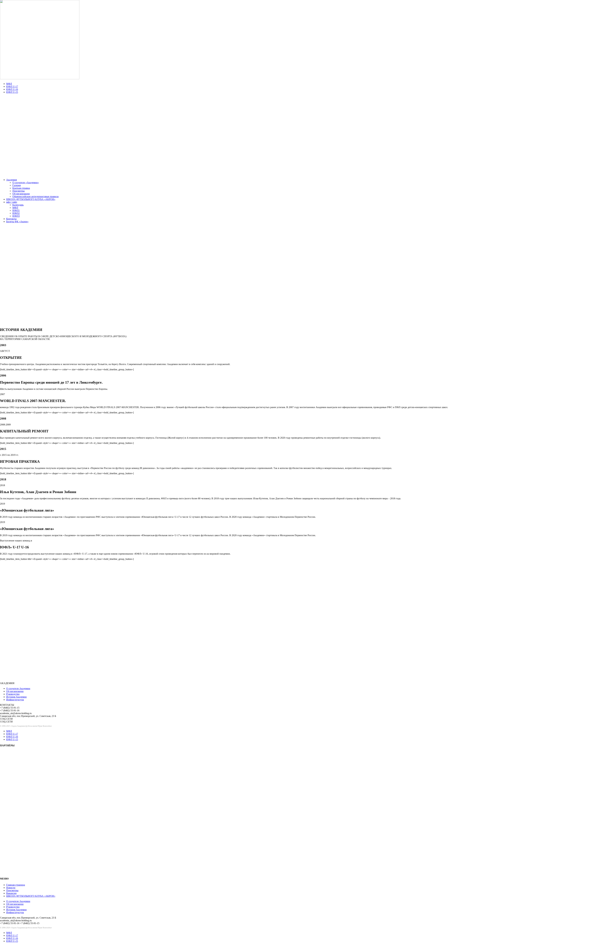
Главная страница (15, 885)
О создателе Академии (18, 688)
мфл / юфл (11, 202)
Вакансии (11, 893)
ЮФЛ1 (16, 210)
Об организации (21, 193)
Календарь (18, 204)
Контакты (11, 218)
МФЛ (9, 83)
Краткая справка (21, 188)
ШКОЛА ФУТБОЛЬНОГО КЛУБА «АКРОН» (30, 199)
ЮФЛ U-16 (12, 89)
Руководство (13, 694)
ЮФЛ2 (16, 213)
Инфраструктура (15, 699)
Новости (10, 887)
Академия (11, 179)
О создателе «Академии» (25, 182)
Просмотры (18, 191)
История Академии (16, 697)
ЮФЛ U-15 (12, 92)
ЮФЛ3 (16, 216)
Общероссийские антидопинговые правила (35, 196)
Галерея (16, 185)
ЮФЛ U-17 (12, 86)
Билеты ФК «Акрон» (17, 221)
